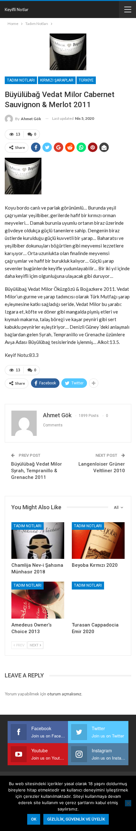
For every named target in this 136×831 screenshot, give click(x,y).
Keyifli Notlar (16, 9)
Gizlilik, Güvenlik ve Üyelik (76, 819)
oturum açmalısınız (64, 693)
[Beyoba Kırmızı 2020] (98, 540)
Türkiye (86, 80)
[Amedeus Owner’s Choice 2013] (37, 600)
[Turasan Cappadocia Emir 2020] (98, 600)
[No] (128, 803)
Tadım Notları (21, 80)
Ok (33, 819)
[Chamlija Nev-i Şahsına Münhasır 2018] (37, 540)
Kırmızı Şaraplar (56, 80)
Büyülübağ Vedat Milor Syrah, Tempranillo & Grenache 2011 (36, 470)
